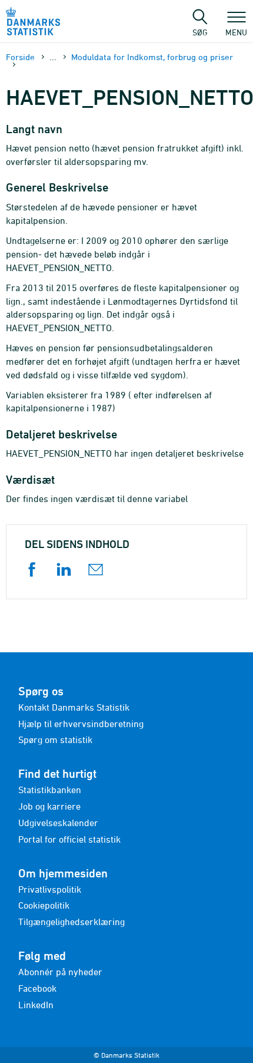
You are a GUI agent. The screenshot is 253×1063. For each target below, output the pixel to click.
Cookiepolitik (43, 905)
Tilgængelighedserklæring (71, 921)
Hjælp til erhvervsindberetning (81, 723)
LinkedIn (36, 1004)
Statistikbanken (49, 789)
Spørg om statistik (55, 739)
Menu (236, 32)
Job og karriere (49, 806)
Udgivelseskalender (58, 822)
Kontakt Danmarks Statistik (73, 707)
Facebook (37, 988)
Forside (20, 57)
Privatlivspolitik (49, 889)
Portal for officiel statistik (69, 839)
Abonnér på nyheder (60, 971)
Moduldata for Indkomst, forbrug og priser (152, 57)
